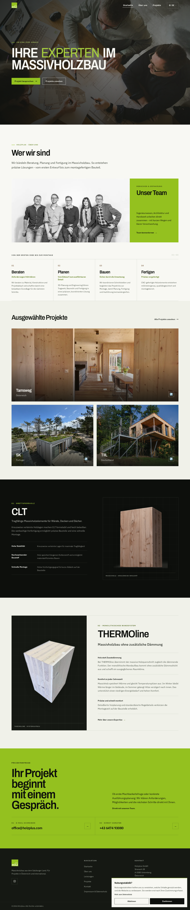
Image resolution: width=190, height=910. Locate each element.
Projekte (157, 5)
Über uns (142, 5)
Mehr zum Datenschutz (123, 894)
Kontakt (87, 886)
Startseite (128, 5)
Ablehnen (131, 901)
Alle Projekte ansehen (164, 319)
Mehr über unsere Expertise (111, 720)
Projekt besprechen (24, 81)
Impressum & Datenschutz (95, 891)
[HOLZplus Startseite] (14, 5)
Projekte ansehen (54, 81)
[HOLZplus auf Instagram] (15, 881)
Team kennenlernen (146, 232)
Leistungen (89, 876)
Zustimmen (167, 901)
